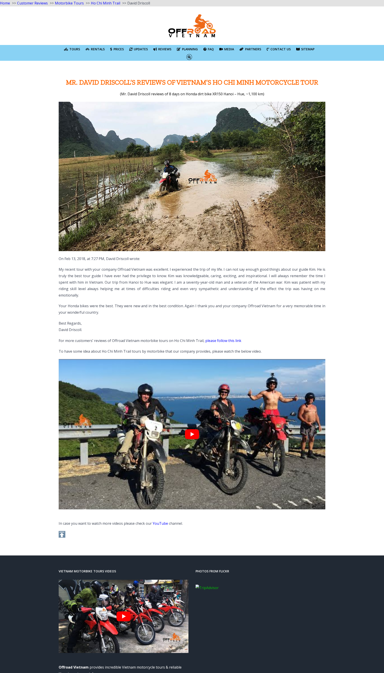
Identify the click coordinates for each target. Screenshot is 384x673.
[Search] (189, 57)
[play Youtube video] (192, 434)
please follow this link (223, 340)
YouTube (160, 523)
